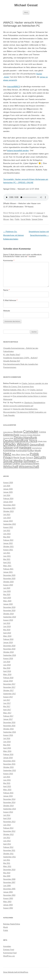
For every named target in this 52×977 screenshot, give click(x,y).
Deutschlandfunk (25, 437)
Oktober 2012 (8, 834)
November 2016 (9, 726)
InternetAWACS (13, 86)
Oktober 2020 (8, 582)
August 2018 (8, 659)
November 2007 (9, 882)
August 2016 (8, 735)
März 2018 (7, 675)
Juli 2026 (6, 486)
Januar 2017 (8, 719)
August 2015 (8, 774)
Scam (22, 457)
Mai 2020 (6, 595)
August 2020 (8, 585)
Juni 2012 (7, 841)
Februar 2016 (8, 754)
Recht (16, 457)
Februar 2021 (8, 569)
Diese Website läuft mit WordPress (15, 972)
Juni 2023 (7, 518)
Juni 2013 (7, 825)
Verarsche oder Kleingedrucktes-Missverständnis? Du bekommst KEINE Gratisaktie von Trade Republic (24, 412)
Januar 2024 (8, 502)
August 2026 (8, 483)
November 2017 (9, 687)
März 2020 (7, 601)
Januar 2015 (8, 796)
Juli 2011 (6, 860)
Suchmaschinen (30, 463)
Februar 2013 (8, 828)
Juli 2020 (6, 588)
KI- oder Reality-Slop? (11, 355)
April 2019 (7, 633)
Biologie (18, 431)
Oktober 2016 (8, 729)
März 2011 (7, 866)
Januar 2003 (8, 905)
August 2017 (8, 697)
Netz (12, 219)
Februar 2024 (8, 499)
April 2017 (7, 710)
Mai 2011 (6, 863)
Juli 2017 (6, 700)
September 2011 (9, 857)
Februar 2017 (8, 716)
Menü (26, 12)
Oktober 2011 (8, 854)
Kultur (30, 450)
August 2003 (8, 898)
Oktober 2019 (8, 614)
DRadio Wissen (16, 444)
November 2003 (9, 895)
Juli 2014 (6, 815)
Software (29, 461)
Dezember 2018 (9, 646)
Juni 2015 (7, 780)
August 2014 (8, 812)
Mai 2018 (6, 668)
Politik (17, 219)
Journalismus (37, 448)
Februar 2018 (8, 678)
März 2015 (7, 790)
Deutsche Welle (8, 438)
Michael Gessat (26, 5)
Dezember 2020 (9, 575)
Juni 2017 (7, 703)
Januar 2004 (8, 892)
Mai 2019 (6, 630)
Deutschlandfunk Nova (20, 441)
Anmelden (7, 946)
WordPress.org (9, 956)
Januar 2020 (8, 604)
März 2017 (7, 713)
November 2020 (9, 579)
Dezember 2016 (9, 722)
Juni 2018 (7, 665)
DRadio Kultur (42, 441)
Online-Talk (25, 455)
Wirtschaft (10, 466)
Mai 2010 (6, 873)
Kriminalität (21, 450)
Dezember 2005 (9, 889)
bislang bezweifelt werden (18, 150)
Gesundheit (37, 444)
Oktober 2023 (8, 511)
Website (6, 311)
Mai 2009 (6, 876)
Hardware (25, 447)
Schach (29, 457)
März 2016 (7, 751)
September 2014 (9, 809)
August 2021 (8, 550)
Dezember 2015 (9, 761)
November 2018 (9, 649)
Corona (42, 432)
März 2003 (7, 902)
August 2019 (8, 620)
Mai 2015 (6, 783)
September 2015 (9, 770)
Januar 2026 (8, 489)
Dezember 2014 (9, 799)
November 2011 (9, 850)
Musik (38, 450)
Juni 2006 (7, 886)
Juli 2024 (6, 495)
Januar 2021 (8, 572)
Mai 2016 (6, 745)
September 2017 (9, 694)
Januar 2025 (8, 492)
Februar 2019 (8, 639)
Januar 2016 (8, 758)
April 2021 (7, 563)
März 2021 (7, 566)
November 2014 (9, 802)
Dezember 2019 (9, 607)
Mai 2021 (6, 559)
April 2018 (7, 671)
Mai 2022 (6, 537)
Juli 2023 (6, 515)
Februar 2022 (8, 540)
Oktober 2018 (8, 652)
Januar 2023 (8, 521)
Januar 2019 (8, 643)
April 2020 (7, 598)
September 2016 (9, 732)
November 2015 (9, 764)
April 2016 (7, 748)
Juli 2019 (6, 623)
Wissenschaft (29, 466)
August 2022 (8, 527)
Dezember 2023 (9, 505)
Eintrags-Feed (8, 950)
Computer (30, 431)
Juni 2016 (7, 742)
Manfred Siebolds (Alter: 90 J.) (15, 390)
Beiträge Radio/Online (11, 216)
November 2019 (9, 611)
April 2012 (7, 844)
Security (40, 457)
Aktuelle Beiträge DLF (11, 361)
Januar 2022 (8, 543)
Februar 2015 (8, 793)
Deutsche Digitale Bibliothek (30, 435)
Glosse (8, 447)
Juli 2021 (6, 553)
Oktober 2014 (8, 806)
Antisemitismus (8, 432)
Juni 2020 (7, 591)
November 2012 (9, 831)
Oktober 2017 (8, 690)
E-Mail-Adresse (10, 300)
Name (6, 290)
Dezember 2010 (9, 870)
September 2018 (9, 655)
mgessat (39, 213)
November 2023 (9, 508)
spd (37, 461)
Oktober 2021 (8, 547)
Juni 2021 (7, 556)
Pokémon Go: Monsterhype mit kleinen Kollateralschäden (13, 235)
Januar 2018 (8, 681)
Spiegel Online (37, 219)
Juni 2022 (7, 534)
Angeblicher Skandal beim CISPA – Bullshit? (20, 358)
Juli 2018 (6, 662)
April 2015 (7, 786)
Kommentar (8, 260)
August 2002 (8, 908)
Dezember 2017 (9, 684)
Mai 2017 (6, 706)
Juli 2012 (6, 838)
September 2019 (9, 617)
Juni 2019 (7, 627)
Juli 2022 (6, 531)
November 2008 (9, 879)
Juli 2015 (6, 777)
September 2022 (9, 524)
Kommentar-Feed (10, 953)
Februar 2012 (8, 847)
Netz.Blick (16, 454)
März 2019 (7, 636)
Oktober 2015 (8, 767)
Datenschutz (11, 434)
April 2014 (7, 818)
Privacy (8, 457)
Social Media (26, 219)
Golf (15, 447)
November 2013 (9, 822)
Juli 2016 (6, 738)
